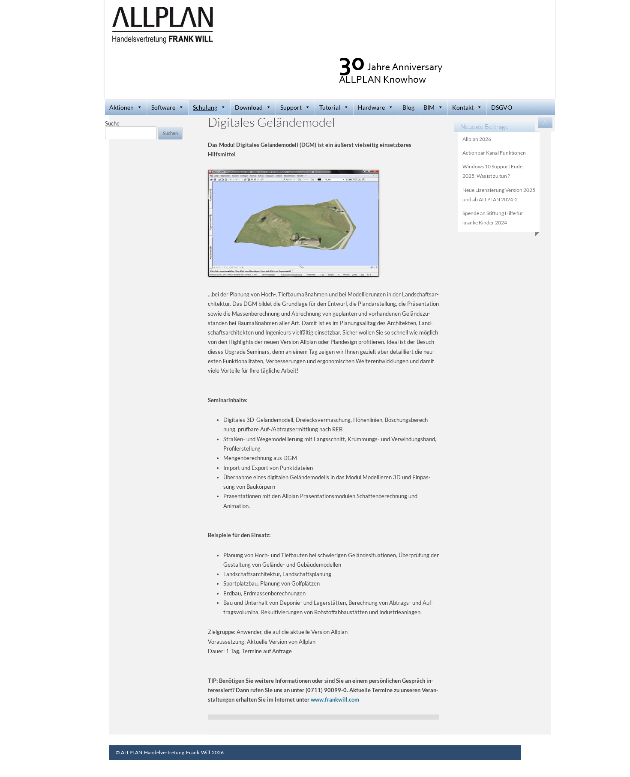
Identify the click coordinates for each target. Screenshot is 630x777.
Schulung (205, 107)
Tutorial (329, 107)
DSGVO (501, 107)
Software (163, 107)
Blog (408, 107)
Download (249, 107)
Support (291, 107)
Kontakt (463, 107)
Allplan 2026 (476, 139)
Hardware (371, 107)
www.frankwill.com (335, 699)
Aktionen (121, 107)
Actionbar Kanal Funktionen (494, 152)
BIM (429, 107)
